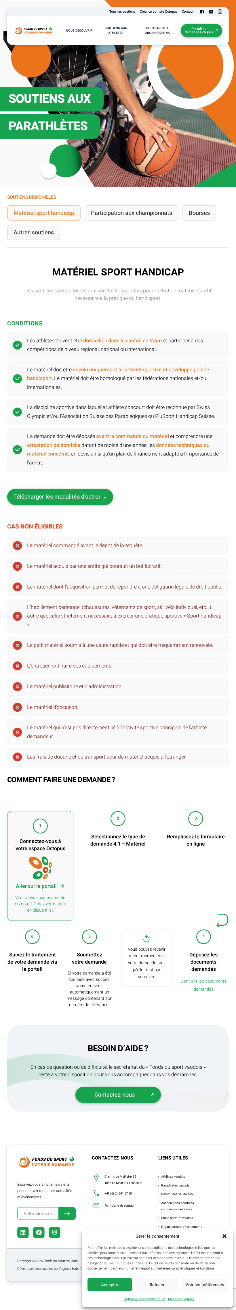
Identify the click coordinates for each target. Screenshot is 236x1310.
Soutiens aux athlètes (116, 30)
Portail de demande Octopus (199, 30)
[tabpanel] (118, 680)
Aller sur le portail (36, 886)
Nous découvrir (79, 30)
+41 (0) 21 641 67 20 (118, 1193)
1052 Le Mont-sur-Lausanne (123, 1183)
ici (51, 910)
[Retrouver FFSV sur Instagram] (220, 11)
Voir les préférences (204, 1285)
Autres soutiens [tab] (34, 232)
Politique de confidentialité (144, 1299)
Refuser (157, 1285)
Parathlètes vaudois (175, 1185)
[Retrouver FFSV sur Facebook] (202, 11)
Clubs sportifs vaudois (177, 1218)
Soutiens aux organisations (157, 30)
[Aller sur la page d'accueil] (33, 30)
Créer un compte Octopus (158, 11)
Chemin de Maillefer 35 (120, 1176)
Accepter (109, 1285)
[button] (224, 1236)
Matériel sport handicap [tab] (44, 213)
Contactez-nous (114, 1095)
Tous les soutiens (122, 11)
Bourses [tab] (199, 213)
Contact (187, 11)
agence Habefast (73, 1268)
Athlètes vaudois (173, 1176)
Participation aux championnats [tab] (131, 213)
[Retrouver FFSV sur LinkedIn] (211, 11)
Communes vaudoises (177, 1194)
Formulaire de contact (119, 1205)
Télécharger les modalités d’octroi (56, 497)
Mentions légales (181, 1299)
